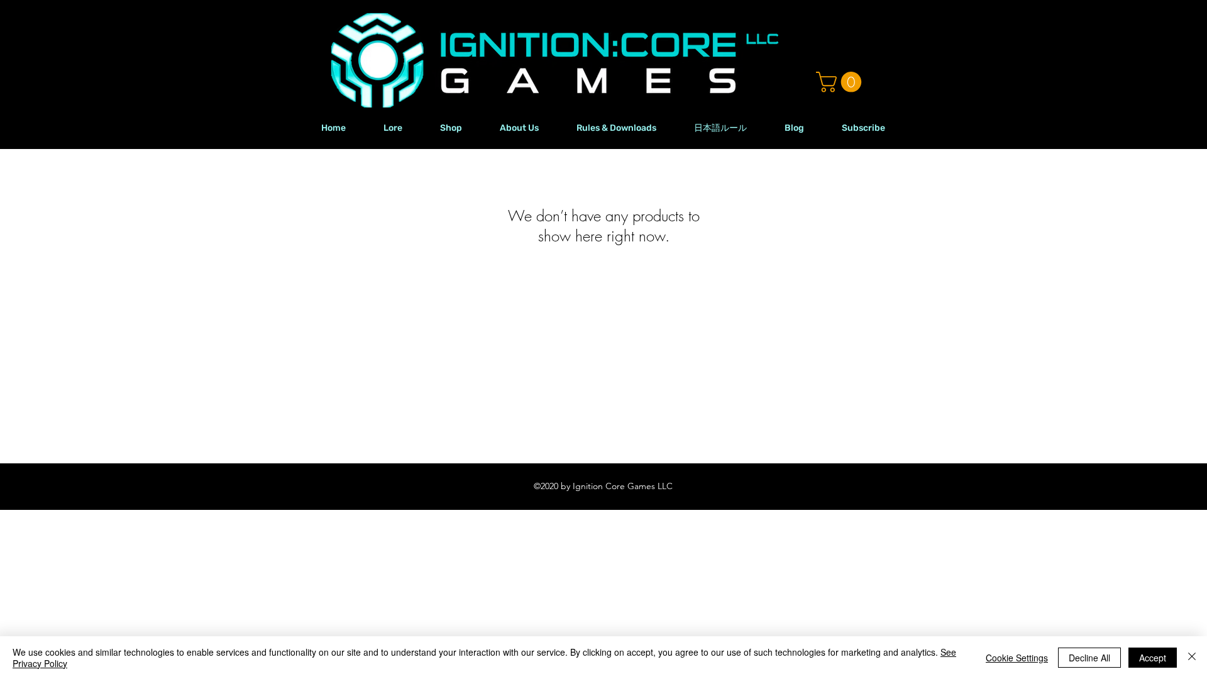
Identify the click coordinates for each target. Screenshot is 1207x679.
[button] (841, 82)
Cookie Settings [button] (1017, 657)
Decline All (1089, 657)
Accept (1152, 657)
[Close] (1191, 657)
